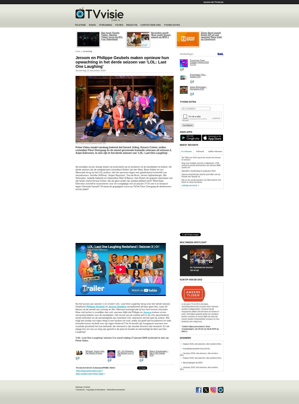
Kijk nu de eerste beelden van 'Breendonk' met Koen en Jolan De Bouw (201, 181)
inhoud (200, 151)
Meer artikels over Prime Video (89, 374)
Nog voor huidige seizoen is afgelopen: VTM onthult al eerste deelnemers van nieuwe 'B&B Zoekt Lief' (201, 165)
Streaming (105, 25)
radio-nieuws (215, 151)
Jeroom (147, 312)
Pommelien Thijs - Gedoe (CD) (198, 76)
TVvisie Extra (172, 25)
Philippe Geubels (96, 306)
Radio (92, 25)
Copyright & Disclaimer (95, 390)
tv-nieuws (186, 151)
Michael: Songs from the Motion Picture (95, 352)
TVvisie (220, 389)
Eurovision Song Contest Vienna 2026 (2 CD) (199, 62)
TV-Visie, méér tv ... (100, 14)
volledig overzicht (189, 185)
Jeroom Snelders (117, 306)
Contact (87, 387)
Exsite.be (81, 390)
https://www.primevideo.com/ (89, 371)
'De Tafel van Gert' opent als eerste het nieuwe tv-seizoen (201, 158)
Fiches (119, 25)
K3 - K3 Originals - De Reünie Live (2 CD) (126, 353)
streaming (87, 51)
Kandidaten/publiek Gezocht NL (196, 349)
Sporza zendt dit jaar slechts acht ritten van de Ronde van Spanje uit (201, 175)
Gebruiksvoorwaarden (116, 390)
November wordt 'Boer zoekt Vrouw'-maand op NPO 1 (161, 35)
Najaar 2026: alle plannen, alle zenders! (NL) (202, 344)
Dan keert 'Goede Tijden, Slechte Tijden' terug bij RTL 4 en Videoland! (112, 36)
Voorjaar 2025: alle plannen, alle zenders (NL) (199, 368)
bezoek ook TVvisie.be (213, 2)
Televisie (80, 25)
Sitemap (79, 387)
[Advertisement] (179, 15)
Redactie (131, 25)
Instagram (213, 389)
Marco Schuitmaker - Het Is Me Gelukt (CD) (159, 353)
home (78, 51)
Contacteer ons (150, 25)
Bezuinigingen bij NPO (192, 363)
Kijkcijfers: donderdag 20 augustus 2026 (199, 171)
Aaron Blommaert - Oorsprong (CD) (198, 88)
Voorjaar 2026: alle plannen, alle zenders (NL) (199, 354)
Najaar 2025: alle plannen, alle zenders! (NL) (202, 358)
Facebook (199, 389)
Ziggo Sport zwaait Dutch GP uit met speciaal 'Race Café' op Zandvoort (211, 36)
